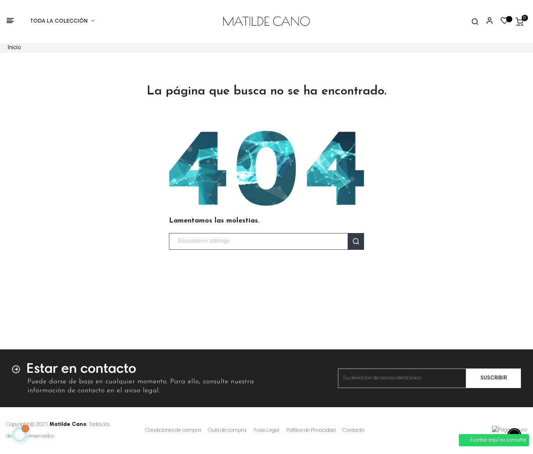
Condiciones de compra (173, 430)
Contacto (353, 430)
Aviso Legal (266, 430)
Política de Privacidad (311, 430)
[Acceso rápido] (486, 21)
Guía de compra (227, 430)
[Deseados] (504, 22)
